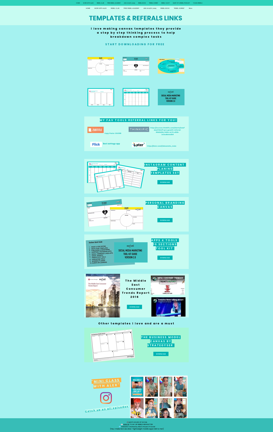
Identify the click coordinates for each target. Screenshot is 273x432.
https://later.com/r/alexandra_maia (161, 146)
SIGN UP (126, 424)
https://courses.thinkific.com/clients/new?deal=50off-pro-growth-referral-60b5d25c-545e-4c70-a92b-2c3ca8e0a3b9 (167, 131)
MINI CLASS (107, 381)
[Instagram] (106, 398)
